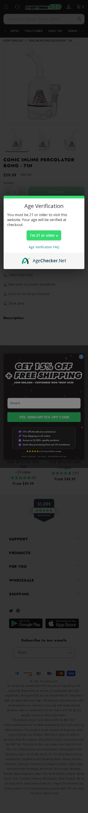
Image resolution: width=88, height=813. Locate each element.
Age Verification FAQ (44, 247)
